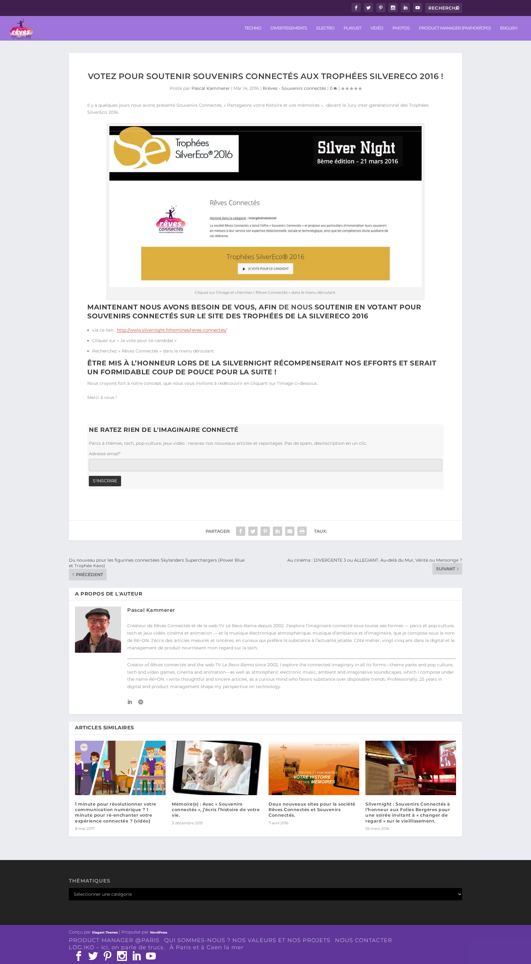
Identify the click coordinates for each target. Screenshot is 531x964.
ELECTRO (325, 28)
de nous (296, 307)
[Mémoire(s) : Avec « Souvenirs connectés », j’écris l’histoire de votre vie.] (217, 768)
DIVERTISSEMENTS (288, 28)
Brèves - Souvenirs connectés (294, 88)
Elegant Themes (105, 932)
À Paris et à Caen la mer (207, 947)
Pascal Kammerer (210, 88)
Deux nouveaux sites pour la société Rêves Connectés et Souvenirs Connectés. (312, 809)
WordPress (158, 932)
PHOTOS (401, 28)
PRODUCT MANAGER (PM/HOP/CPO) (455, 28)
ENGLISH (508, 28)
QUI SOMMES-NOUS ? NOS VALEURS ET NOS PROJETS (247, 940)
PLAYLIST (352, 28)
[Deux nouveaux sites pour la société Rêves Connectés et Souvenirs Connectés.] (314, 768)
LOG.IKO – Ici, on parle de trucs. (117, 947)
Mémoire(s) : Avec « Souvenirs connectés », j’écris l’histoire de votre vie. (216, 809)
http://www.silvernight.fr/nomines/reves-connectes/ (172, 330)
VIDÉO (376, 28)
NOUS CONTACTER (363, 940)
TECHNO (252, 28)
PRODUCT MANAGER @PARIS (114, 940)
